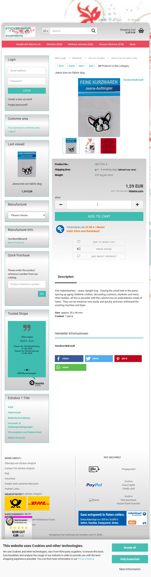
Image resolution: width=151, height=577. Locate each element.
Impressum (14, 412)
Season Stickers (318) (111, 44)
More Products (16, 242)
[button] (104, 20)
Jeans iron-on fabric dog (27, 183)
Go (42, 294)
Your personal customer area (24, 127)
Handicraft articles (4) (28, 44)
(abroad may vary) (127, 169)
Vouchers (10, 478)
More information (130, 569)
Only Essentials (130, 559)
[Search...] (93, 31)
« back (71, 65)
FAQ (7, 473)
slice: (58, 197)
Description (66, 277)
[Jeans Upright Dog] (99, 107)
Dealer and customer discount (21, 483)
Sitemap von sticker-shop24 (20, 463)
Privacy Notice (86, 558)
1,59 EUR (26, 191)
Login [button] (118, 20)
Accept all (130, 547)
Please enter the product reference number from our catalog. (23, 274)
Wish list (135, 20)
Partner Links (12, 488)
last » (92, 65)
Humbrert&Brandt (133, 79)
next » (81, 65)
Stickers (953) (54, 44)
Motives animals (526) (80, 44)
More (132, 44)
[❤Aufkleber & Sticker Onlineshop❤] (20, 32)
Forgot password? (18, 104)
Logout (12, 131)
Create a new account (20, 99)
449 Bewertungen (26, 373)
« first (60, 65)
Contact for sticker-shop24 (19, 468)
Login (27, 90)
